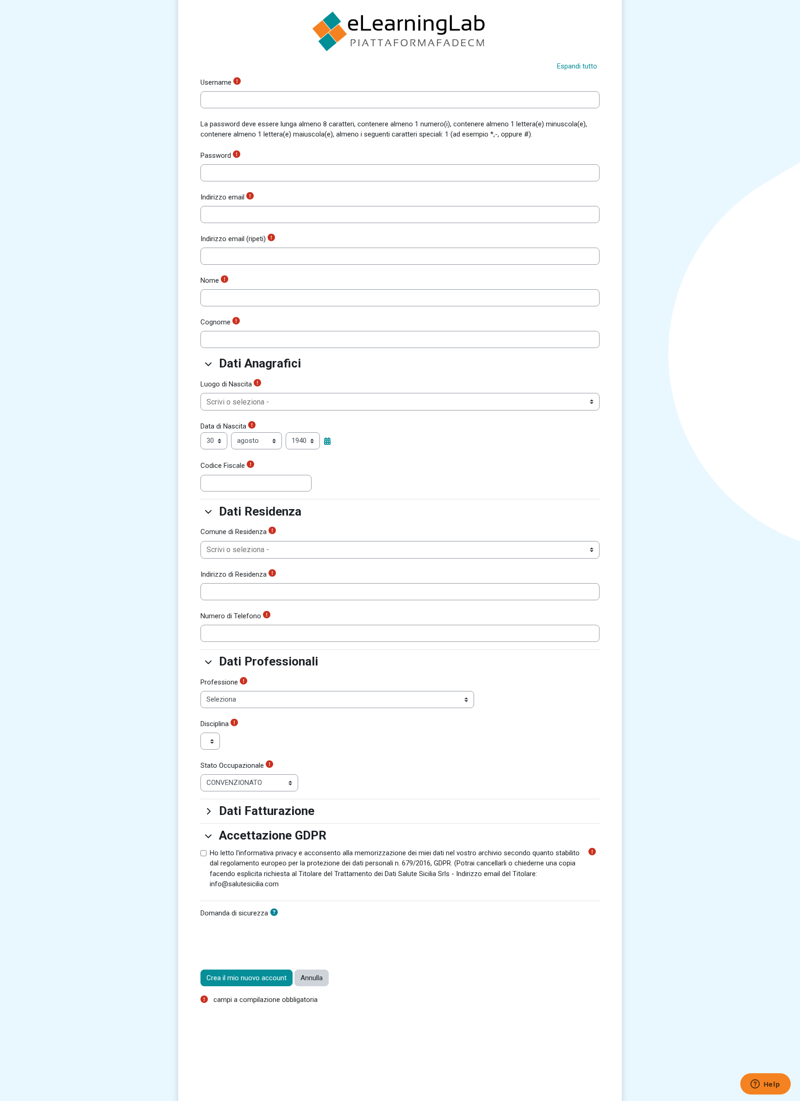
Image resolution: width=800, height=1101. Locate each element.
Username (215, 82)
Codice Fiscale (222, 465)
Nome (209, 280)
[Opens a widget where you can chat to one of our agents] (765, 1084)
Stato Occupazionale (232, 765)
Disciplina (214, 724)
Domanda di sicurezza (234, 913)
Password (215, 155)
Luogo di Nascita (226, 384)
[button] (577, 66)
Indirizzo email (222, 197)
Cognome (215, 322)
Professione (219, 682)
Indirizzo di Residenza (233, 574)
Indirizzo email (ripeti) (233, 239)
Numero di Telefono (230, 616)
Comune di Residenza (233, 532)
